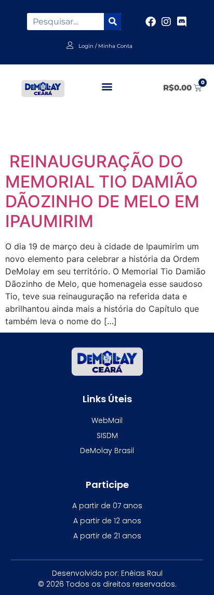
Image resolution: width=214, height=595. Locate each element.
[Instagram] (166, 22)
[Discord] (182, 22)
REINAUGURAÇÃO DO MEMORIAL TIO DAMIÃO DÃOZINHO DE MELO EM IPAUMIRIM (102, 191)
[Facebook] (150, 22)
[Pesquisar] (112, 21)
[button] (107, 86)
